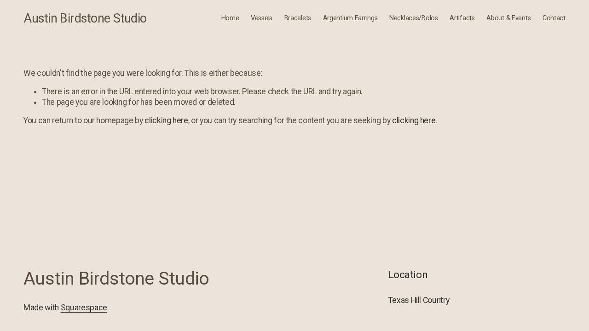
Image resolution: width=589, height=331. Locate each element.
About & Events (508, 18)
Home (230, 18)
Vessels (261, 18)
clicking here (166, 120)
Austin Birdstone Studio (85, 18)
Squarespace (84, 307)
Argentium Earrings (350, 18)
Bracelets (297, 18)
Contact (554, 18)
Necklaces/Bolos (413, 18)
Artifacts (462, 18)
